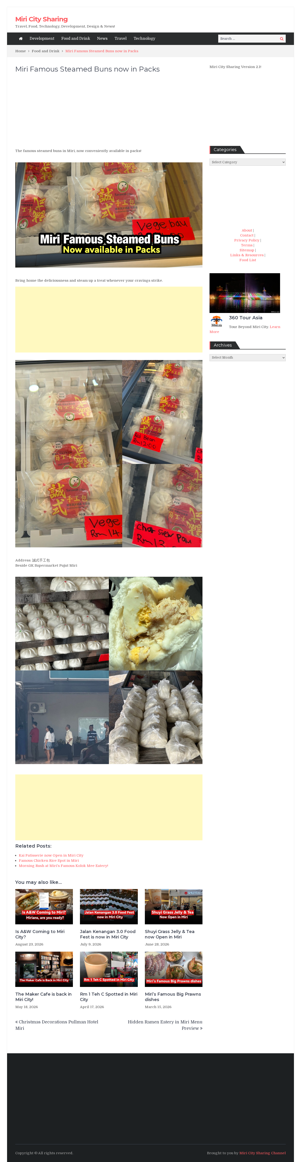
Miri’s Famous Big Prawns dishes (173, 997)
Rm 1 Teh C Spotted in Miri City (108, 997)
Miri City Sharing (41, 19)
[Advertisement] (108, 113)
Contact (246, 235)
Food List (247, 260)
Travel (121, 38)
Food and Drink (75, 38)
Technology (144, 38)
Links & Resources (247, 255)
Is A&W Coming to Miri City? (39, 934)
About (247, 230)
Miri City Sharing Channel (262, 1153)
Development (42, 38)
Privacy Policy (246, 240)
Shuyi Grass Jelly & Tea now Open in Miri (169, 934)
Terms (247, 245)
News (102, 38)
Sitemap (247, 250)
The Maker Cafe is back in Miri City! (43, 997)
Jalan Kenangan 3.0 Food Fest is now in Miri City (108, 934)
